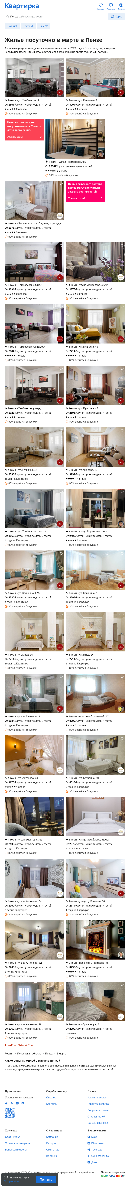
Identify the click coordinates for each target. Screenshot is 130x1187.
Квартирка (24, 6)
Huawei (17, 1103)
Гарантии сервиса (98, 1104)
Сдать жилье (12, 1137)
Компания (52, 1137)
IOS (6, 1103)
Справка (51, 1097)
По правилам (12, 1180)
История (51, 1143)
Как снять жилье (97, 1097)
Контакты (51, 1104)
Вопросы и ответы (98, 1110)
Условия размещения (17, 1143)
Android (11, 1103)
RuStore (22, 1103)
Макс (94, 1137)
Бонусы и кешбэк (98, 1123)
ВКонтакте (97, 1143)
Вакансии (52, 1156)
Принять (46, 1179)
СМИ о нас (52, 1149)
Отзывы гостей (96, 1116)
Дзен (94, 1162)
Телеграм (96, 1149)
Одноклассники (100, 1156)
